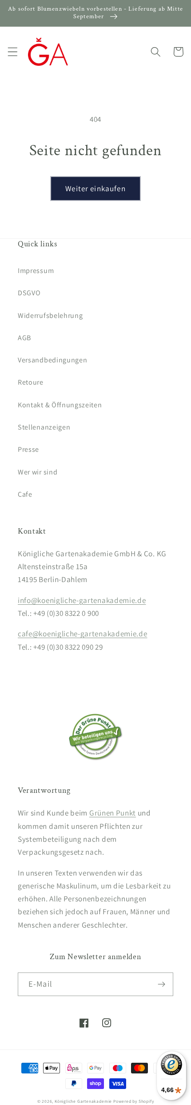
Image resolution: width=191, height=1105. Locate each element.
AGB (24, 337)
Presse (28, 449)
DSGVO (29, 292)
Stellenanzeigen (44, 427)
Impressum (36, 270)
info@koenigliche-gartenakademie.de (82, 600)
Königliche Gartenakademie (83, 1101)
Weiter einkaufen (95, 188)
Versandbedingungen (52, 360)
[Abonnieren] (161, 984)
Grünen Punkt (112, 813)
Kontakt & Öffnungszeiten (60, 405)
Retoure (31, 382)
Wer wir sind (37, 472)
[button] (12, 51)
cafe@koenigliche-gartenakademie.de (82, 633)
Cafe (25, 494)
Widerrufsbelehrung (50, 315)
